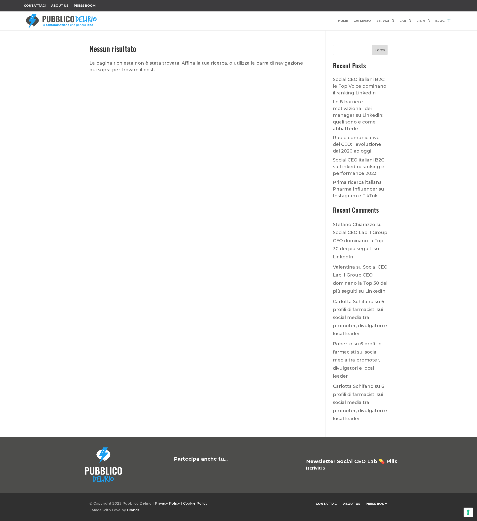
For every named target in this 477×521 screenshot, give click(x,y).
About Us (59, 5)
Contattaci (35, 5)
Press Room (85, 5)
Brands (133, 510)
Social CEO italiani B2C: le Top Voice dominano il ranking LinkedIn (359, 86)
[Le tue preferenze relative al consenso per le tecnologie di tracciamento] (468, 512)
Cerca (380, 50)
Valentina (344, 267)
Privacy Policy (167, 503)
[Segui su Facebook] (399, 5)
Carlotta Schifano (353, 301)
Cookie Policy (195, 503)
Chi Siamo (362, 21)
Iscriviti (314, 468)
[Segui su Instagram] (419, 5)
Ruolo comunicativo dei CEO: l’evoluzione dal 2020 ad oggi (357, 144)
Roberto (342, 344)
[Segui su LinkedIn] (439, 5)
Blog (440, 21)
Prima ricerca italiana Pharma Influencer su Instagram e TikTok (358, 189)
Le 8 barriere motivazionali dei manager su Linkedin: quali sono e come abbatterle (358, 115)
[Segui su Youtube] (429, 5)
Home (343, 21)
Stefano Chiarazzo (354, 224)
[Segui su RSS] (449, 5)
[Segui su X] (409, 5)
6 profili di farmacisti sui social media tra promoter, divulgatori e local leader (360, 318)
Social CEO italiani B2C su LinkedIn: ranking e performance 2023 (358, 166)
